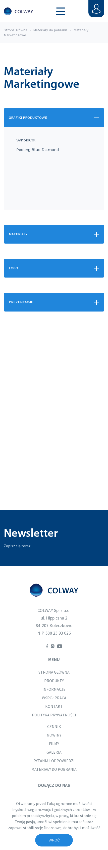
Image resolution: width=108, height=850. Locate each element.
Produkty (54, 680)
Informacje (54, 689)
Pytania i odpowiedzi (54, 760)
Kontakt (54, 706)
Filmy (54, 743)
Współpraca (54, 697)
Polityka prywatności (54, 714)
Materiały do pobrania (51, 30)
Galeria (54, 752)
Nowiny (54, 735)
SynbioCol (25, 140)
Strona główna (15, 30)
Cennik (54, 726)
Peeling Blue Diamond (37, 149)
